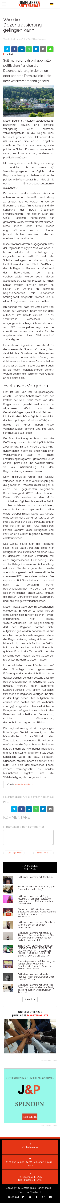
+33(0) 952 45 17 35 (32, 1176)
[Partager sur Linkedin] (28, 809)
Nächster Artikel (43, 853)
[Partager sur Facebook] (21, 809)
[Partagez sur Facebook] (36, 1197)
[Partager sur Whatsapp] (36, 809)
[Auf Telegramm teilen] (36, 49)
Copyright (11, 1187)
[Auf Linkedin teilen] (21, 49)
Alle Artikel (30, 999)
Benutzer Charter (28, 1192)
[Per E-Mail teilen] (43, 49)
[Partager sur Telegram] (43, 809)
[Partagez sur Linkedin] (30, 1197)
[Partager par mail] (50, 809)
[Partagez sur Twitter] (23, 1197)
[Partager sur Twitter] (14, 809)
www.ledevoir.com (24, 784)
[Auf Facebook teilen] (14, 49)
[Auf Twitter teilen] (7, 49)
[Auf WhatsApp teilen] (28, 49)
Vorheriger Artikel (14, 853)
